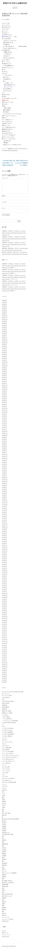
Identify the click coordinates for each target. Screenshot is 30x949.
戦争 (3, 838)
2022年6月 (4, 396)
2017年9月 (4, 506)
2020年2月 (4, 450)
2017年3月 (4, 518)
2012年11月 (4, 618)
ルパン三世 (4, 786)
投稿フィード (5, 932)
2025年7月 (4, 325)
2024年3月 (4, 356)
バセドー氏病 (5, 772)
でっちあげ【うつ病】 (7, 730)
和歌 (3, 811)
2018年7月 (4, 487)
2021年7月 (4, 418)
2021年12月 (4, 408)
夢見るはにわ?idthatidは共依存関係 (10, 819)
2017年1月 (4, 522)
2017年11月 (4, 502)
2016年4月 (4, 539)
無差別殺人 (4, 865)
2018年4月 (4, 493)
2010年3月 (4, 680)
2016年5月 (4, 537)
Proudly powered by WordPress (9, 946)
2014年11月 (4, 572)
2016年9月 (4, 529)
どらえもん (4, 738)
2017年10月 (4, 504)
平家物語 (4, 830)
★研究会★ (4, 709)
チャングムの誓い (6, 766)
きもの (3, 726)
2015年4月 (4, 562)
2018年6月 (4, 489)
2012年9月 (4, 622)
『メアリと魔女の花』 (7, 718)
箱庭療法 (4, 874)
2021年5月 (4, 421)
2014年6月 (4, 581)
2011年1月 (4, 660)
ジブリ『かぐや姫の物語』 (8, 751)
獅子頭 (3, 869)
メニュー (15, 7)
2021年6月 (4, 420)
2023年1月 (4, 383)
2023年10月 (4, 366)
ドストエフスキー (6, 768)
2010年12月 (4, 662)
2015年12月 (4, 547)
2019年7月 (4, 464)
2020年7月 (4, 441)
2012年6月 (4, 628)
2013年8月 (4, 601)
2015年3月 (4, 564)
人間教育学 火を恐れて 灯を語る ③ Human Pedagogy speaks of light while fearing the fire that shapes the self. (14, 232)
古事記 (3, 807)
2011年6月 (4, 651)
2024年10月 (4, 342)
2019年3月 (4, 472)
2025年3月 (4, 333)
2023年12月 (4, 362)
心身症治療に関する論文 (7, 834)
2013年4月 (4, 608)
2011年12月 (4, 639)
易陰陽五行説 (11, 148)
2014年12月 (4, 570)
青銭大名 (4, 913)
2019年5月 (4, 468)
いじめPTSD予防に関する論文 (9, 722)
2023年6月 (4, 373)
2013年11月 (4, 595)
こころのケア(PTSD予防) (7, 728)
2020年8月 (4, 439)
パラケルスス (5, 776)
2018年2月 (4, 497)
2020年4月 (4, 447)
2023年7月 (4, 371)
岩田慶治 (4, 826)
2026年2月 (4, 312)
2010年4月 (4, 678)
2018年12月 (4, 477)
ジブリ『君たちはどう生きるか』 (10, 757)
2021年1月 (4, 429)
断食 (3, 842)
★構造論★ (4, 705)
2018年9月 (4, 483)
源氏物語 (4, 859)
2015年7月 (4, 556)
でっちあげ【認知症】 (7, 736)
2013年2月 (4, 612)
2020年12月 (4, 431)
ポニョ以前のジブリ (6, 780)
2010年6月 (4, 674)
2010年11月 (4, 664)
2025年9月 (4, 321)
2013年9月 (4, 599)
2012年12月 (4, 616)
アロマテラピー (5, 745)
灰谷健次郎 (4, 863)
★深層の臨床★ (5, 707)
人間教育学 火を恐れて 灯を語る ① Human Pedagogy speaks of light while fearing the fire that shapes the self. (14, 244)
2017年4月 (4, 516)
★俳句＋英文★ (5, 703)
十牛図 (3, 805)
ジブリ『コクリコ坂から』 (8, 753)
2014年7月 (4, 580)
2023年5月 (4, 375)
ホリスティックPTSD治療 (8, 778)
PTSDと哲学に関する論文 (8, 701)
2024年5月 (4, 352)
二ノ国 (3, 793)
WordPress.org (5, 936)
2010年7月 (4, 672)
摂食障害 (4, 840)
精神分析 (4, 876)
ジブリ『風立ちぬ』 (6, 763)
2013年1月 (4, 614)
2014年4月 (4, 585)
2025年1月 (4, 337)
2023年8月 (4, 369)
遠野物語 (4, 907)
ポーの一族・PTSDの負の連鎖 (9, 782)
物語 (3, 867)
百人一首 (4, 871)
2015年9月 (4, 553)
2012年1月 (4, 637)
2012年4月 (4, 632)
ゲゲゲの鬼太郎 (5, 749)
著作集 (3, 890)
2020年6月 (4, 443)
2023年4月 (4, 377)
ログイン (4, 930)
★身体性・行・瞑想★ (7, 713)
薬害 (3, 892)
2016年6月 (4, 535)
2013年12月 (4, 593)
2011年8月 (4, 647)
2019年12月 (4, 454)
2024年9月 (4, 344)
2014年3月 (4, 587)
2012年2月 (4, 635)
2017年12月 (4, 500)
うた (3, 724)
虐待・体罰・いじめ (6, 896)
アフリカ (4, 743)
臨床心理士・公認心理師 (7, 882)
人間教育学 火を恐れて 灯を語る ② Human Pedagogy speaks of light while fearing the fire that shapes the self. (14, 238)
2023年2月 (4, 381)
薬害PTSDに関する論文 (7, 894)
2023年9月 (4, 367)
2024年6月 (4, 350)
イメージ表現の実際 (6, 747)
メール (4, 202)
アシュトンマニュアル (7, 741)
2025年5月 (4, 329)
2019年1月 (4, 475)
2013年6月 (4, 605)
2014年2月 (4, 589)
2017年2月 (4, 520)
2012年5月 (4, 630)
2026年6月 (4, 304)
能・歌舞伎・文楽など (7, 880)
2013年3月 (4, 610)
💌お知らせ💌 (5, 921)
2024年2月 (4, 358)
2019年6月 (4, 466)
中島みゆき (4, 790)
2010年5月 (4, 676)
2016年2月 (4, 543)
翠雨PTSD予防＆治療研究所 (15, 3)
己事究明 (4, 828)
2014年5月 (4, 583)
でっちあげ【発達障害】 (7, 732)
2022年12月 (4, 385)
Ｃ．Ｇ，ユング (5, 917)
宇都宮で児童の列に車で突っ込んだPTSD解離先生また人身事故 (21, 163)
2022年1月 (4, 406)
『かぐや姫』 (5, 714)
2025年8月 (4, 323)
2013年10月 (4, 597)
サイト (3, 208)
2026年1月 (4, 314)
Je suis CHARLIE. (5, 697)
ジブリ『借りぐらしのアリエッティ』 (11, 755)
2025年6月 (4, 327)
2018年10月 (4, 481)
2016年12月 (4, 524)
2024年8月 (4, 346)
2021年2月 (4, 427)
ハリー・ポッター (6, 770)
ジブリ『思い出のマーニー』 (8, 761)
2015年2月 (4, 566)
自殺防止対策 (5, 886)
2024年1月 (4, 360)
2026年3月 (4, 310)
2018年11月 (4, 479)
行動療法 (4, 898)
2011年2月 (4, 659)
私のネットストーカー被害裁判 (9, 873)
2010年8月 (4, 670)
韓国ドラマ (4, 915)
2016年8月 (4, 531)
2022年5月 (4, 398)
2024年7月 (4, 348)
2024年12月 (4, 339)
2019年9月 (4, 460)
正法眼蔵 (4, 855)
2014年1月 (4, 591)
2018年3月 (4, 495)
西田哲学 (4, 901)
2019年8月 (4, 462)
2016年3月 (4, 541)
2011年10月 (4, 643)
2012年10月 (4, 620)
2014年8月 (4, 578)
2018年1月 (4, 499)
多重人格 (4, 815)
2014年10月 (4, 574)
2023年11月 (4, 364)
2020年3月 (4, 448)
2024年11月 (4, 340)
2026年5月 (4, 306)
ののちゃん (4, 740)
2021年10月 (4, 412)
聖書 (3, 878)
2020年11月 (4, 433)
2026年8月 (4, 300)
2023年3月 (4, 379)
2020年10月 (4, 435)
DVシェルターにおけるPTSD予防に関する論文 (12, 691)
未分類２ (4, 847)
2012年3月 (4, 633)
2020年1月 (4, 452)
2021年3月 (4, 425)
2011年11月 (4, 641)
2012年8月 (4, 624)
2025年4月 (4, 331)
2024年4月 (4, 354)
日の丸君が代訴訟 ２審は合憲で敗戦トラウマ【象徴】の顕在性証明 (8, 163)
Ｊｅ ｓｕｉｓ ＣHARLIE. (7, 919)
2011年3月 (4, 657)
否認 (3, 809)
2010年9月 (4, 668)
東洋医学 (4, 851)
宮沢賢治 (4, 822)
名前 (4, 195)
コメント (5, 178)
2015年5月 (4, 560)
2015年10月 (4, 551)
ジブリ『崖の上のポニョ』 (8, 759)
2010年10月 (4, 666)
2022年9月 (4, 391)
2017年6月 (4, 512)
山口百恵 (4, 824)
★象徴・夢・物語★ (6, 711)
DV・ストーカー (6, 693)
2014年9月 (4, 576)
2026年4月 (4, 308)
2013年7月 (4, 603)
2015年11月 (4, 549)
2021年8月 (4, 416)
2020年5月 (4, 445)
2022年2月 (4, 404)
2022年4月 (4, 400)
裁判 (3, 899)
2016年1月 (4, 545)
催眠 (3, 797)
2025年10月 (4, 319)
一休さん (4, 788)
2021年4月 (4, 423)
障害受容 (4, 909)
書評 (3, 846)
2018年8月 (4, 485)
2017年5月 (4, 514)
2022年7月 (4, 394)
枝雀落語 (4, 853)
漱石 (3, 861)
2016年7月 (4, 533)
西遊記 (3, 903)
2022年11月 (4, 387)
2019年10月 (4, 458)
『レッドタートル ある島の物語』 (10, 720)
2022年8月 (4, 393)
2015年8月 (4, 554)
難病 (3, 911)
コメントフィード (6, 934)
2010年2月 (4, 682)
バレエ (3, 774)
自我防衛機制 (5, 884)
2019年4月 (4, 470)
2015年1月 (4, 568)
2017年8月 (4, 508)
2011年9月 (4, 645)
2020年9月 (4, 437)
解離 (3, 905)
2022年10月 (4, 389)
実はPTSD (4, 820)
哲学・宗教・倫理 (6, 813)
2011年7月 (4, 649)
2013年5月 (4, 607)
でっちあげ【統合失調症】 (8, 734)
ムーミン (4, 784)
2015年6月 (4, 558)
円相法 (3, 799)
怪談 (3, 836)
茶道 (3, 888)
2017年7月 (4, 510)
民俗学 (3, 857)
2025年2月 (4, 335)
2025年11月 (4, 317)
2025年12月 (4, 315)
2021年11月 (4, 410)
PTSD (3, 699)
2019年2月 (4, 473)
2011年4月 (4, 655)
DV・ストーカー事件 (7, 695)
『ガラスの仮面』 (6, 716)
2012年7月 (4, 626)
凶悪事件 (4, 801)
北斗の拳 (4, 803)
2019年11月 (4, 456)
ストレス (4, 765)
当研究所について (6, 832)
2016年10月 (4, 527)
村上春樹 (4, 849)
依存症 (3, 795)
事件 (3, 792)
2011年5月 (4, 653)
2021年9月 (4, 414)
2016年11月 (4, 526)
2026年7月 (4, 302)
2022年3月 (4, 402)
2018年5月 (4, 491)
